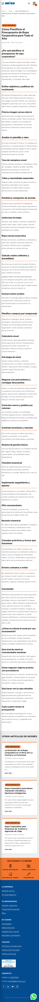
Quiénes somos (8, 891)
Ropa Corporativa (9, 25)
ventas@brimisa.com (17, 981)
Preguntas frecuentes (11, 909)
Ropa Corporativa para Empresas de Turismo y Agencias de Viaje (16, 828)
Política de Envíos (9, 954)
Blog (10, 11)
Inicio (4, 11)
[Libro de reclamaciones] (9, 963)
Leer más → (19, 773)
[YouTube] (13, 986)
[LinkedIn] (8, 986)
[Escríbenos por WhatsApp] (33, 996)
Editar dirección (8, 928)
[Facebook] (3, 986)
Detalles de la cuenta (10, 932)
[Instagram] (17, 986)
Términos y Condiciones (11, 946)
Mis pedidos (7, 924)
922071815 (14, 977)
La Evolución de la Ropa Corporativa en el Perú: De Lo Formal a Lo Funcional (19, 752)
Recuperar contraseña (11, 935)
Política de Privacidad (11, 950)
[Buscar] (28, 3)
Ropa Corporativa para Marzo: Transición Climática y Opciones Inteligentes (19, 790)
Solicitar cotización (9, 905)
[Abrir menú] (3, 3)
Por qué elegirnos (9, 895)
